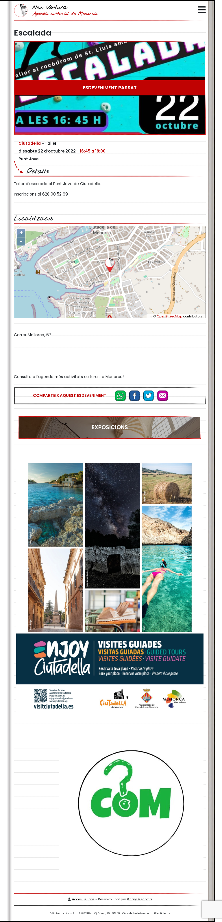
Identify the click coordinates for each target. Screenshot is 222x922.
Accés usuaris (83, 899)
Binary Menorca (139, 899)
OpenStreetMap (169, 316)
